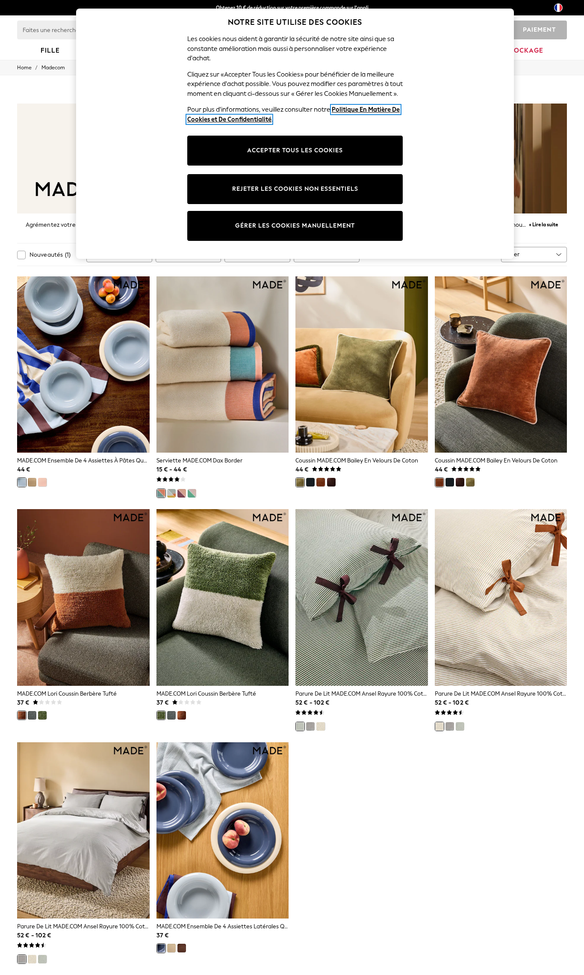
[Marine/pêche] (161, 493)
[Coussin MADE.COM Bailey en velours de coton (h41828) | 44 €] (501, 364)
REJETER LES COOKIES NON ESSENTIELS (295, 189)
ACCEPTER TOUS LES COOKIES (295, 150)
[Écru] (320, 726)
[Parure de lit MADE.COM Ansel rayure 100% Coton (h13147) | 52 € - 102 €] (361, 597)
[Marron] (181, 948)
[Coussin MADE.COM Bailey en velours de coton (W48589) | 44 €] (361, 364)
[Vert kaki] (300, 482)
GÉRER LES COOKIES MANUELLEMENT (295, 225)
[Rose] (42, 482)
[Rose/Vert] (192, 493)
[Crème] (32, 482)
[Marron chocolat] (331, 482)
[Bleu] (22, 482)
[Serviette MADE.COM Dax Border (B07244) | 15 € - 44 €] (222, 364)
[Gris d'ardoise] (32, 715)
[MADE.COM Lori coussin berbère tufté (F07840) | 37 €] (222, 597)
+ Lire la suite (543, 223)
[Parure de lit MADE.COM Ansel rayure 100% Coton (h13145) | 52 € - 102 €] (83, 830)
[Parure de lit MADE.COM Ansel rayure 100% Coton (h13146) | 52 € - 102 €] (501, 597)
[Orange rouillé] (320, 482)
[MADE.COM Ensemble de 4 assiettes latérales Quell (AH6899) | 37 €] (222, 830)
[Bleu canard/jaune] (171, 493)
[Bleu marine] (310, 482)
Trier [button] (513, 254)
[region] (295, 134)
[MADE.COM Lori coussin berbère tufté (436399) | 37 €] (83, 597)
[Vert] (42, 715)
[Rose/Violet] (181, 493)
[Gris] (310, 726)
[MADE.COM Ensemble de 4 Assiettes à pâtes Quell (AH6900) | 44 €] (83, 364)
